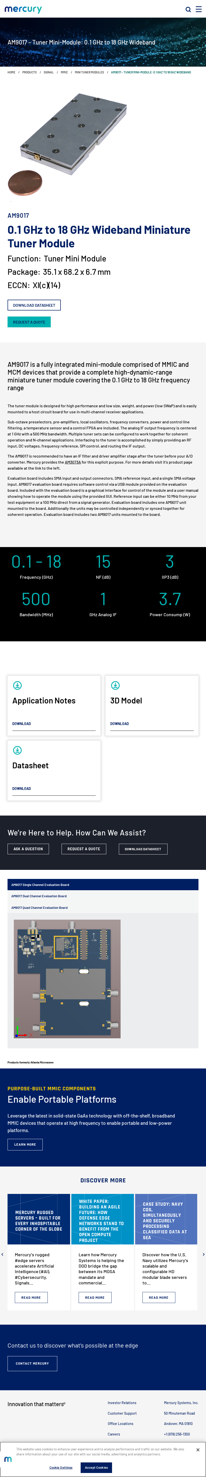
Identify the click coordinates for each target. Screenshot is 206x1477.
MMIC (64, 72)
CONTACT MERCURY (32, 1363)
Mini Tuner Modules (89, 72)
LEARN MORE (25, 1144)
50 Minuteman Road (179, 1413)
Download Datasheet (34, 305)
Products (29, 72)
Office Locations (120, 1423)
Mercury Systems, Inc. (181, 1403)
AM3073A (73, 462)
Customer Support (122, 1413)
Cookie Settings (61, 1467)
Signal (49, 72)
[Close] (197, 1449)
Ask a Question (28, 849)
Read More (31, 1297)
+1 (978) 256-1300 (177, 1434)
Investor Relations (122, 1403)
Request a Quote (84, 849)
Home (11, 72)
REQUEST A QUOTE (29, 322)
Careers (114, 1434)
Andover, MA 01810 (178, 1423)
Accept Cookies (96, 1467)
